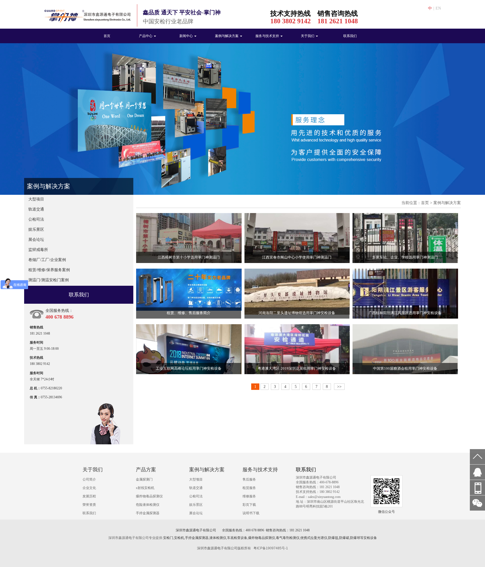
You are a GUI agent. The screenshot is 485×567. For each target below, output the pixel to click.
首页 (107, 36)
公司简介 (89, 479)
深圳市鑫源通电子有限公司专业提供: (135, 538)
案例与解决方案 (227, 36)
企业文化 (89, 488)
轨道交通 (36, 209)
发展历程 (89, 496)
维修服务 (249, 496)
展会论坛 (36, 239)
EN (438, 8)
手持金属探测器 (147, 513)
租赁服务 (249, 488)
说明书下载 (250, 513)
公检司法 (36, 219)
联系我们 (350, 36)
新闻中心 (186, 36)
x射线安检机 (145, 488)
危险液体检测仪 (147, 505)
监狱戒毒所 (38, 250)
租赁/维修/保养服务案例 (49, 270)
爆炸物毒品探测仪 (149, 496)
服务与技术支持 (267, 36)
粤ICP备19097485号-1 (270, 548)
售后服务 (249, 479)
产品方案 (146, 469)
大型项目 (36, 199)
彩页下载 (249, 505)
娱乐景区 (36, 229)
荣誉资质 (89, 505)
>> (339, 387)
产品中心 (146, 36)
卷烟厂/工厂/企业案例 (47, 260)
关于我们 (308, 36)
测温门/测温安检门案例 (48, 280)
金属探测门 (144, 479)
